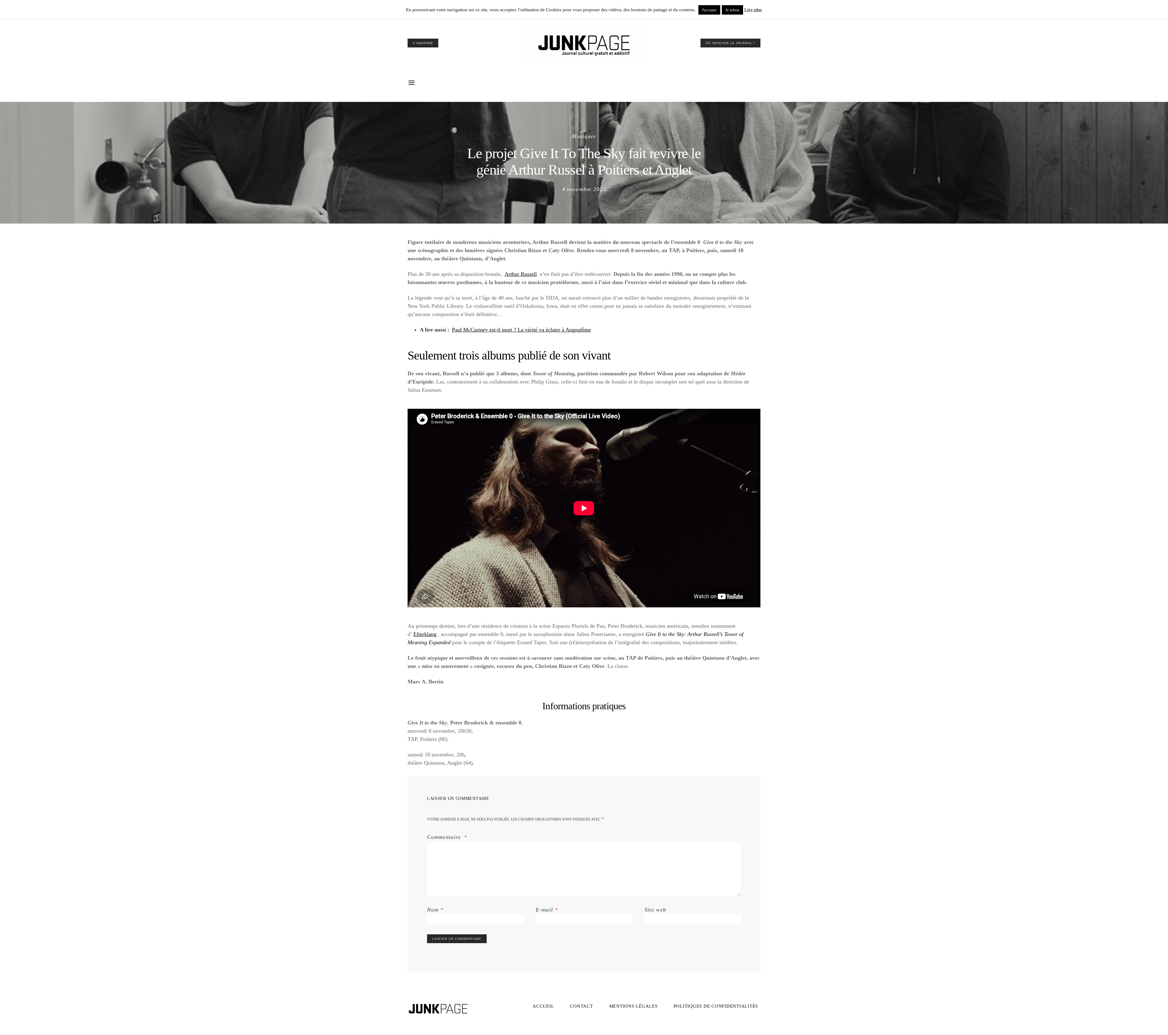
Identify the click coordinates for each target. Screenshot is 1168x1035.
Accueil (543, 1006)
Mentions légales (633, 1006)
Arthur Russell (521, 274)
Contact (581, 1006)
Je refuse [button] (732, 10)
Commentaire (445, 837)
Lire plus (753, 9)
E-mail (547, 910)
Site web (655, 910)
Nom (435, 910)
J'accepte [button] (709, 10)
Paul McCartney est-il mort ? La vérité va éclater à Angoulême (521, 330)
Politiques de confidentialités (716, 1006)
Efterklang (424, 634)
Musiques (584, 136)
